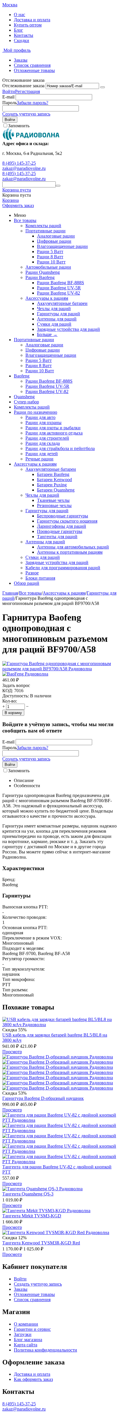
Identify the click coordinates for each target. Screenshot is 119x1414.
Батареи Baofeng (53, 474)
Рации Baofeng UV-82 (58, 293)
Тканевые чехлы (53, 500)
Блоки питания (40, 578)
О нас (19, 14)
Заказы (20, 60)
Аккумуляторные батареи (62, 303)
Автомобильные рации (48, 267)
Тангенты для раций (57, 536)
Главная (10, 593)
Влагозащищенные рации (62, 246)
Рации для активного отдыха (54, 432)
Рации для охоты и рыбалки (53, 427)
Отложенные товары (34, 70)
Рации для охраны (43, 422)
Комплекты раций (43, 225)
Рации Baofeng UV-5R (59, 287)
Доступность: (15, 695)
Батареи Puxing (52, 484)
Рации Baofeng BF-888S (60, 282)
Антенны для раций (57, 318)
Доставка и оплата (32, 19)
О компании (26, 1324)
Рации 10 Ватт (51, 261)
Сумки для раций (54, 324)
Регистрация (27, 91)
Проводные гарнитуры (59, 531)
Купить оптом (28, 24)
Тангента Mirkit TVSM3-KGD (31, 1215)
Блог (18, 30)
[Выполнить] (102, 87)
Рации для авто (40, 417)
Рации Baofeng (40, 277)
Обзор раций (26, 583)
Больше (47, 334)
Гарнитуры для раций (58, 313)
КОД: (7, 690)
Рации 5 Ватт (50, 251)
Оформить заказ (18, 205)
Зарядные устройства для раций (68, 329)
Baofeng (21, 375)
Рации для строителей (47, 438)
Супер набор (26, 401)
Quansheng (24, 396)
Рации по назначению (35, 412)
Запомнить (18, 125)
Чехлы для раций (54, 308)
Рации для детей (41, 453)
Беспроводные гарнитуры (62, 515)
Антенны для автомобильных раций (73, 546)
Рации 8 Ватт (50, 256)
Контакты (23, 35)
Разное (32, 572)
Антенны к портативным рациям (70, 552)
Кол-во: (9, 701)
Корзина (10, 200)
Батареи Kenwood (54, 479)
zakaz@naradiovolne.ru (24, 168)
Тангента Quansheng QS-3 (27, 1193)
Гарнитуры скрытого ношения (67, 521)
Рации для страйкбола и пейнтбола (60, 448)
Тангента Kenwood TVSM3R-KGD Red (41, 1242)
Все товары (25, 220)
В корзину (13, 713)
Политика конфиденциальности (45, 1349)
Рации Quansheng (42, 272)
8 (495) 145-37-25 (19, 163)
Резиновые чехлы (54, 505)
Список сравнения (32, 65)
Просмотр (12, 1051)
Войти (8, 91)
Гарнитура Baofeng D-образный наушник (43, 1098)
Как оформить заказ (33, 1379)
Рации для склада (42, 443)
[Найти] (58, 186)
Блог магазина (28, 1339)
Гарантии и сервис (32, 1329)
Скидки (21, 40)
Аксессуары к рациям (46, 298)
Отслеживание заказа (23, 85)
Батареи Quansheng (56, 489)
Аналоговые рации (56, 236)
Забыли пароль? (32, 102)
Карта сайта (25, 1344)
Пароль (9, 102)
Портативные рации (45, 230)
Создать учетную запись (26, 113)
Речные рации (39, 458)
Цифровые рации (54, 241)
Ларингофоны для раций (61, 526)
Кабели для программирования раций (62, 567)
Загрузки (22, 1334)
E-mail (8, 96)
